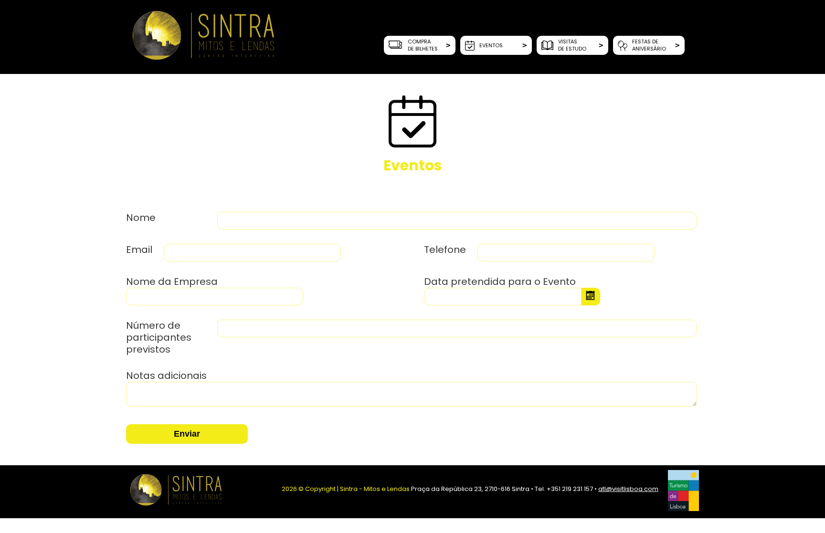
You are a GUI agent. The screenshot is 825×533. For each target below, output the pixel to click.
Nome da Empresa (173, 282)
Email (140, 250)
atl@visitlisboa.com (628, 488)
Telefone (446, 250)
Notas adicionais (166, 376)
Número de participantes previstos (158, 337)
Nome (142, 218)
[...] (591, 296)
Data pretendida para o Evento (500, 282)
